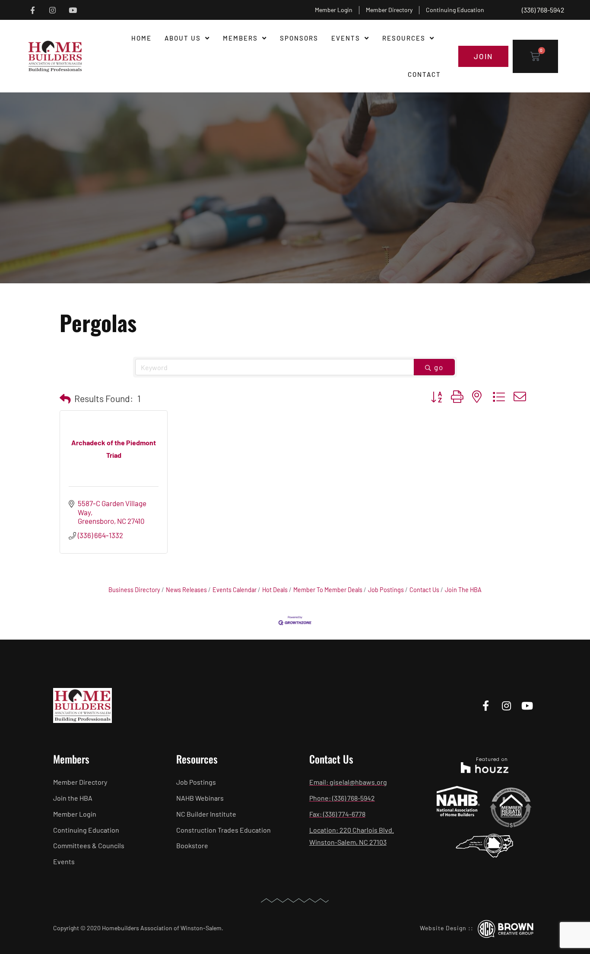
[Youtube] (73, 10)
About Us (183, 38)
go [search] (439, 367)
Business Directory (134, 589)
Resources (403, 38)
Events (345, 38)
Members (240, 38)
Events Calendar (235, 589)
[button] (65, 398)
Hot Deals (275, 589)
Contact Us (424, 589)
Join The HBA (463, 589)
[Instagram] (52, 10)
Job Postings (386, 589)
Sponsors (299, 38)
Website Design (443, 928)
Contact (424, 74)
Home (141, 38)
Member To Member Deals (327, 589)
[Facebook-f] (32, 10)
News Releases (186, 589)
